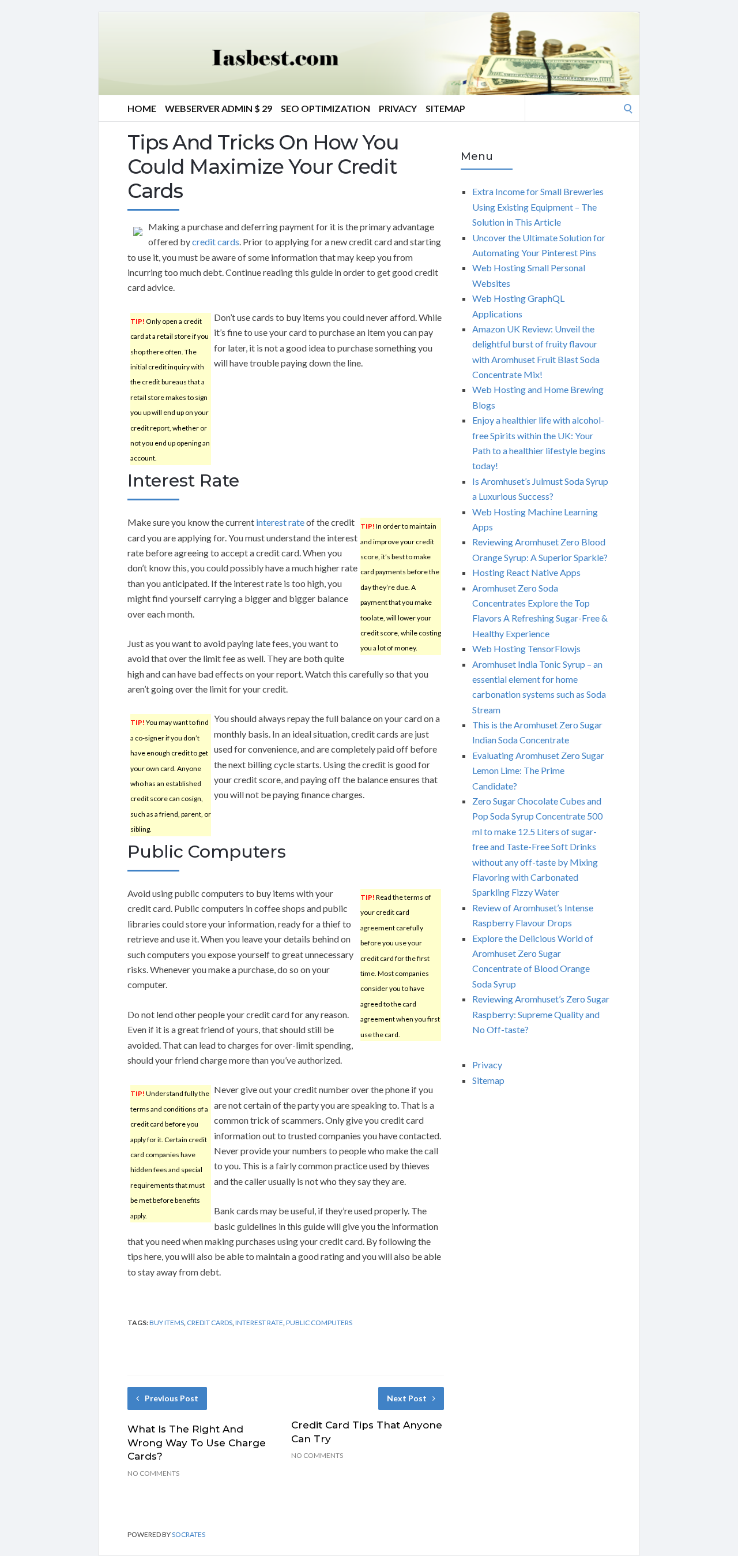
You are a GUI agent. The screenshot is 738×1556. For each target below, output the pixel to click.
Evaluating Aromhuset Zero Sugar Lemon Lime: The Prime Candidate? (538, 770)
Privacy (398, 108)
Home (141, 108)
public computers (319, 1322)
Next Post (407, 1398)
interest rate (280, 522)
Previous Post (171, 1398)
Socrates (188, 1534)
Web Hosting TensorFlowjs (526, 648)
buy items (166, 1322)
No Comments (153, 1473)
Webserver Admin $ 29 (218, 108)
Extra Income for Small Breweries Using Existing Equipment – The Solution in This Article (538, 206)
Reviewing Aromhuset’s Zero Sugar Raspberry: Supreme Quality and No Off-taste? (540, 1014)
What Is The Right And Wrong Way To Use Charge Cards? (196, 1443)
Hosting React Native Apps (526, 572)
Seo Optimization (325, 108)
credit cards (215, 241)
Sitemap (445, 108)
